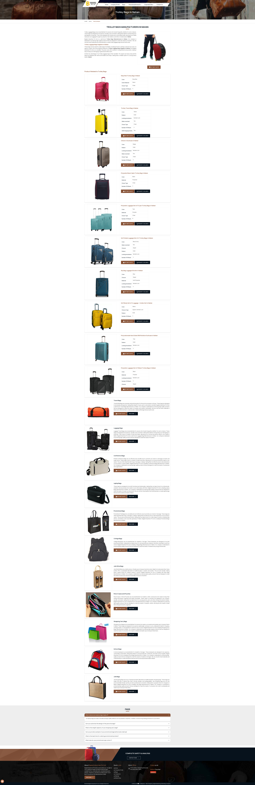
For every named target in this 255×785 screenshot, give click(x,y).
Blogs (116, 772)
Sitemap (117, 776)
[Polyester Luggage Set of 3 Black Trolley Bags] (102, 381)
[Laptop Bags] (98, 494)
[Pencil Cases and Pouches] (98, 604)
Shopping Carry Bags (120, 621)
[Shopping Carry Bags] (98, 632)
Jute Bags (117, 676)
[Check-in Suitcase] (102, 154)
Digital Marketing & (157, 783)
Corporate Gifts (148, 4)
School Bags (118, 649)
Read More (131, 413)
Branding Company (166, 783)
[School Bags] (98, 660)
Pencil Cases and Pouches (122, 594)
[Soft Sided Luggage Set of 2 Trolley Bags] (102, 251)
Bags (123, 4)
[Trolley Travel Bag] (102, 121)
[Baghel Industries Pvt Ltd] (91, 3)
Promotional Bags (119, 511)
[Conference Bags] (98, 466)
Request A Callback (143, 93)
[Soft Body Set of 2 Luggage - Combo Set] (102, 316)
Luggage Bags (118, 428)
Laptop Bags (117, 483)
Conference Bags (119, 456)
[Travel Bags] (98, 411)
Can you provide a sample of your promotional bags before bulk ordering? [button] (106, 732)
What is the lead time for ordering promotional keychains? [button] (102, 736)
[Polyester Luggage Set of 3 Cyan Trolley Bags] (102, 219)
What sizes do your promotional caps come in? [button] (99, 740)
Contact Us (160, 4)
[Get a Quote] (2, 781)
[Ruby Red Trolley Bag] (102, 89)
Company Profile (115, 4)
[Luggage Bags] (98, 439)
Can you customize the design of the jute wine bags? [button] (100, 723)
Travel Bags (117, 400)
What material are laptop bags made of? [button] (97, 715)
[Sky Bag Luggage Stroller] (102, 284)
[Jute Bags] (98, 687)
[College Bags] (98, 549)
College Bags (118, 538)
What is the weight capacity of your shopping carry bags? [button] (102, 728)
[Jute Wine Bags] (98, 577)
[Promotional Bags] (98, 521)
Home (106, 4)
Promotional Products (134, 4)
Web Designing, (149, 783)
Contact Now (133, 758)
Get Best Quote (128, 93)
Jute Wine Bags (118, 566)
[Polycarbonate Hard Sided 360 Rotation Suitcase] (102, 349)
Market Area (118, 778)
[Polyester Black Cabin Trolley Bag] (102, 186)
